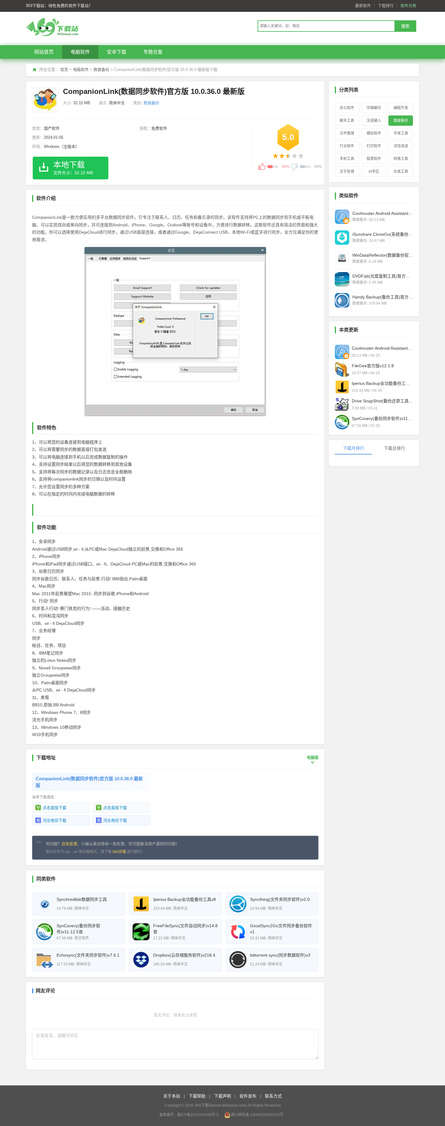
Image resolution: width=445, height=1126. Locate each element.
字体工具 (401, 133)
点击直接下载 (54, 807)
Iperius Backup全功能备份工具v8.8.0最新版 (382, 383)
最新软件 (363, 5)
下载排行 (386, 5)
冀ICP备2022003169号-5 (198, 1115)
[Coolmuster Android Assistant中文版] (342, 216)
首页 (64, 69)
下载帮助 (197, 1096)
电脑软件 (80, 52)
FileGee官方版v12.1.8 (373, 365)
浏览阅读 (401, 146)
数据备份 (101, 69)
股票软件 (374, 159)
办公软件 (347, 108)
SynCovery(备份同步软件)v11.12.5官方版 (382, 418)
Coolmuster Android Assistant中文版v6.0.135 (382, 348)
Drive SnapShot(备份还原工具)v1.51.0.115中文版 (382, 400)
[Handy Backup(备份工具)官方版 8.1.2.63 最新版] (342, 300)
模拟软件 (374, 133)
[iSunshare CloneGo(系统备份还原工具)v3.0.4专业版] (342, 237)
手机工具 (347, 159)
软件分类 (408, 5)
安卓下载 (116, 52)
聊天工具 (347, 120)
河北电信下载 (54, 820)
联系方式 (273, 1096)
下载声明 (222, 1096)
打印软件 (374, 146)
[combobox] (326, 26)
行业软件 (347, 146)
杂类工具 (401, 171)
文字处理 (347, 171)
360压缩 (119, 852)
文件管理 (347, 133)
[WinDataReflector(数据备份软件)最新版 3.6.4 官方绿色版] (342, 258)
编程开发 (401, 108)
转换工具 (401, 159)
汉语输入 (374, 120)
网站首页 (44, 52)
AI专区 (373, 171)
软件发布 (247, 1096)
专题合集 (153, 52)
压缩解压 (374, 108)
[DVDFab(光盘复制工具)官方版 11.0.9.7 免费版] (342, 279)
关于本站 (171, 1096)
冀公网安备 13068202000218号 (257, 1115)
